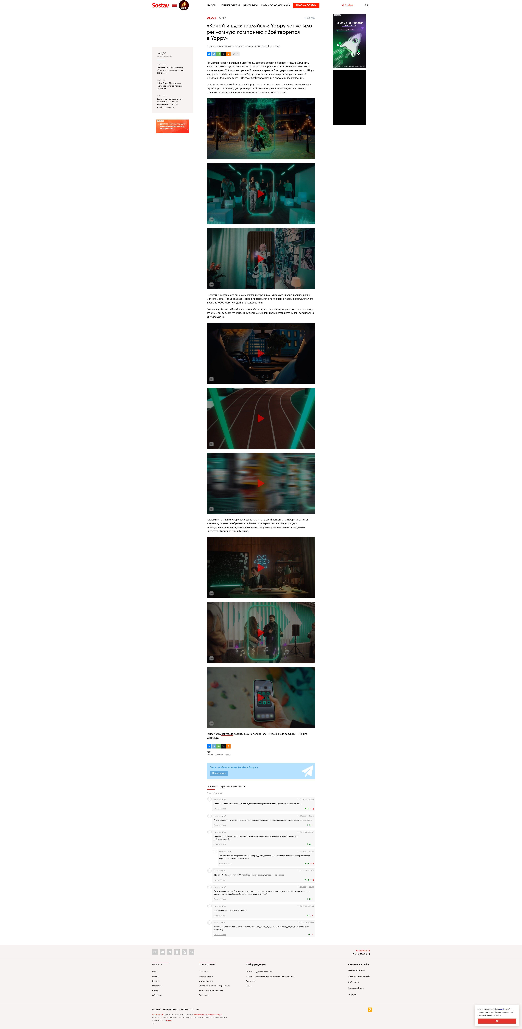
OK (497, 1021)
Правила (218, 793)
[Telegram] (214, 54)
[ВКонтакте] (209, 54)
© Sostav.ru (157, 1015)
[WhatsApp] (218, 54)
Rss (197, 1009)
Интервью (203, 972)
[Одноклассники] (228, 54)
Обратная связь (186, 1009)
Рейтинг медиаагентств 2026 (259, 972)
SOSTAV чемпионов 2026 (211, 990)
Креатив (156, 981)
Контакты (156, 1009)
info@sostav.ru (363, 951)
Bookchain (204, 995)
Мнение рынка (206, 976)
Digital (155, 972)
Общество (157, 995)
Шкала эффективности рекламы (214, 986)
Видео (161, 53)
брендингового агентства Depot (208, 1015)
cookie (502, 1009)
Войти (210, 793)
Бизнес (155, 990)
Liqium (169, 1020)
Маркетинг (157, 986)
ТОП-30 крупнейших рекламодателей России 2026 (270, 976)
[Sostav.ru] (161, 5)
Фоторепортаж (206, 981)
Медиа (155, 976)
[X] (223, 54)
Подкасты (250, 981)
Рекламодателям (170, 1009)
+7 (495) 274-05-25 (361, 954)
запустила (227, 734)
